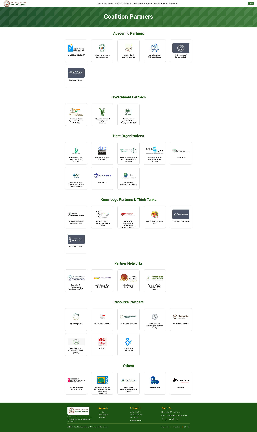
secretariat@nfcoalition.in (172, 412)
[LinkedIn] (170, 419)
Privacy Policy (165, 427)
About (98, 3)
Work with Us (134, 417)
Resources (102, 417)
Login (251, 3)
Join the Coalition (135, 412)
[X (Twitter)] (166, 419)
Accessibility (177, 427)
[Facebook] (162, 419)
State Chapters (108, 3)
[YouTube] (177, 419)
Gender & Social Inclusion (141, 3)
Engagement (173, 3)
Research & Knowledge (160, 3)
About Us (102, 412)
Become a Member (136, 415)
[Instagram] (173, 419)
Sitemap (187, 427)
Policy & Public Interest (124, 3)
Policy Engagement (136, 420)
